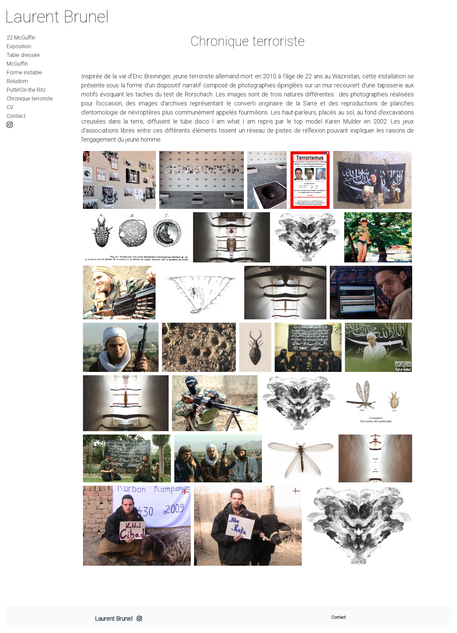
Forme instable (24, 72)
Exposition (19, 46)
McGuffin (17, 64)
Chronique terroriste (30, 98)
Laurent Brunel (57, 16)
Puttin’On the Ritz (26, 90)
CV (10, 107)
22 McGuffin (21, 37)
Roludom (17, 81)
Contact (16, 116)
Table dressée (23, 55)
